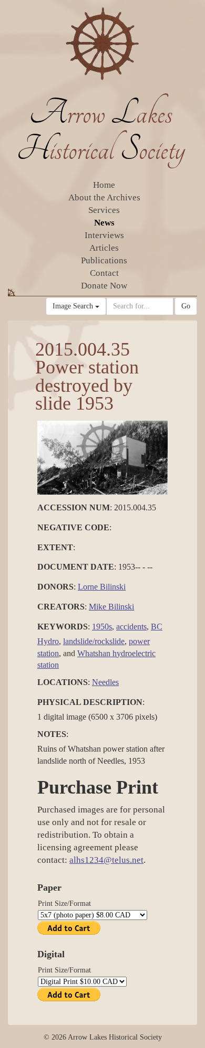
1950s (102, 626)
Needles (105, 682)
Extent (55, 547)
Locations (62, 682)
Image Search (74, 306)
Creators (61, 606)
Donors (55, 586)
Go (185, 306)
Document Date (75, 566)
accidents (131, 626)
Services (104, 210)
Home (104, 185)
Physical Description (89, 702)
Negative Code (73, 527)
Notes (51, 734)
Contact (104, 273)
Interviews (104, 235)
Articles (104, 248)
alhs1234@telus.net (106, 860)
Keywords (62, 626)
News (104, 223)
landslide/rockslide (94, 641)
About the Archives (104, 197)
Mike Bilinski (111, 606)
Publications (104, 260)
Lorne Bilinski (102, 586)
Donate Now (104, 286)
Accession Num (73, 507)
